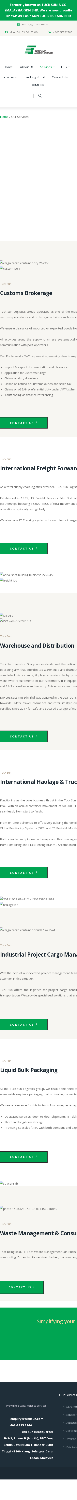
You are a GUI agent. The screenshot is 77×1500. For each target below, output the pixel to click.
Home (4, 117)
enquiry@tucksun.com (26, 1419)
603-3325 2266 (21, 1425)
